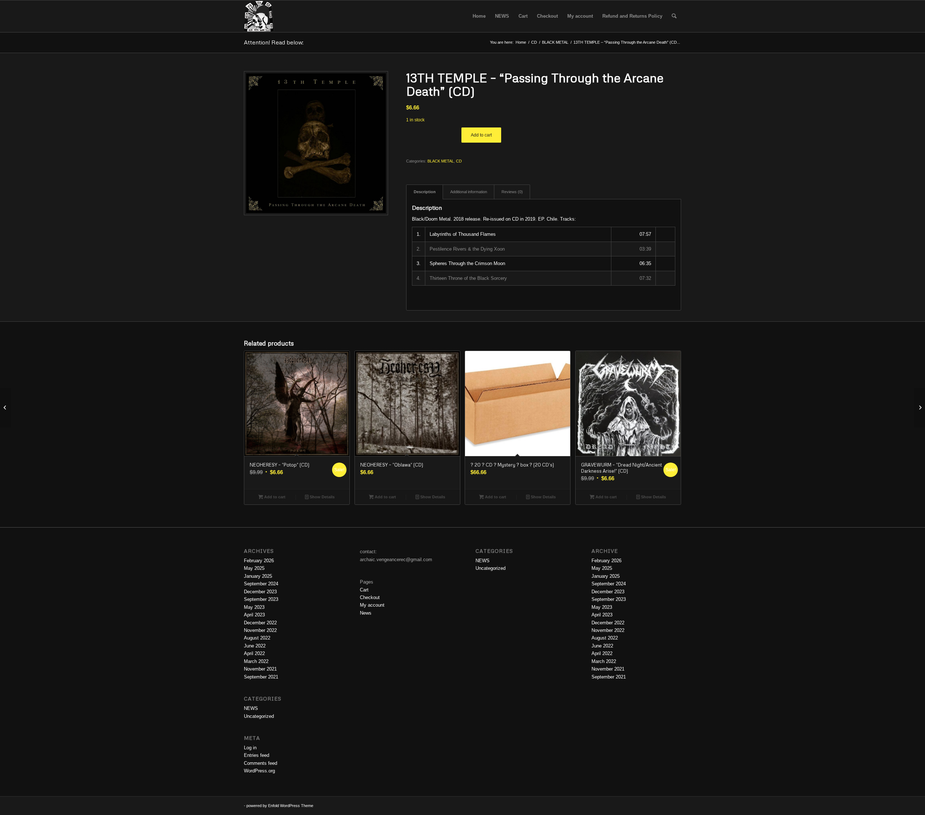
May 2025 (254, 568)
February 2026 (259, 560)
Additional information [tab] (468, 192)
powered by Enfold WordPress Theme (279, 805)
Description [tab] (425, 192)
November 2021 (260, 669)
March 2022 (256, 661)
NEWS (251, 708)
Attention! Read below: (274, 42)
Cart (364, 590)
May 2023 (254, 607)
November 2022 (260, 630)
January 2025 (258, 576)
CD (459, 161)
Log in (250, 747)
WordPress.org (259, 770)
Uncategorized (259, 716)
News (365, 613)
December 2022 (260, 622)
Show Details (322, 497)
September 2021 (261, 677)
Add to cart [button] (274, 497)
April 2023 (254, 614)
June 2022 (255, 646)
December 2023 (260, 591)
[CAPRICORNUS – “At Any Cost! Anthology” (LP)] (919, 408)
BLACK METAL (440, 161)
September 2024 (261, 583)
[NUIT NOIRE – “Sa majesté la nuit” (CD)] (5, 408)
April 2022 (254, 653)
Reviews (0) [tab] (512, 192)
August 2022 (257, 638)
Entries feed (256, 755)
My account (372, 605)
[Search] (674, 16)
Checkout (370, 597)
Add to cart (481, 135)
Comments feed (260, 763)
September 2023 (261, 599)
